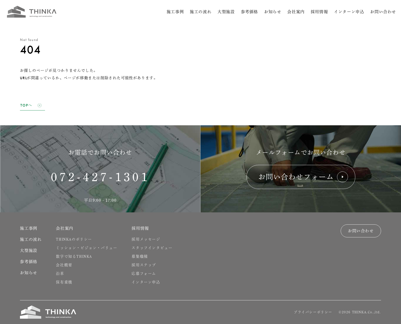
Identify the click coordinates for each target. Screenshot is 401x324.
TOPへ (26, 105)
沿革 (60, 273)
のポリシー (74, 239)
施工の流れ (200, 11)
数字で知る (74, 256)
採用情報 (319, 11)
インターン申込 (349, 11)
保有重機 (64, 282)
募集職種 (140, 256)
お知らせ (272, 11)
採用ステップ (144, 265)
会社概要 (64, 265)
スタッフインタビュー (152, 248)
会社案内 (295, 11)
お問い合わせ (383, 11)
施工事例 (175, 11)
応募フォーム (144, 273)
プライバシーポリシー (313, 312)
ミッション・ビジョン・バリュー (86, 248)
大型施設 (226, 11)
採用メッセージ (146, 239)
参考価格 (249, 11)
